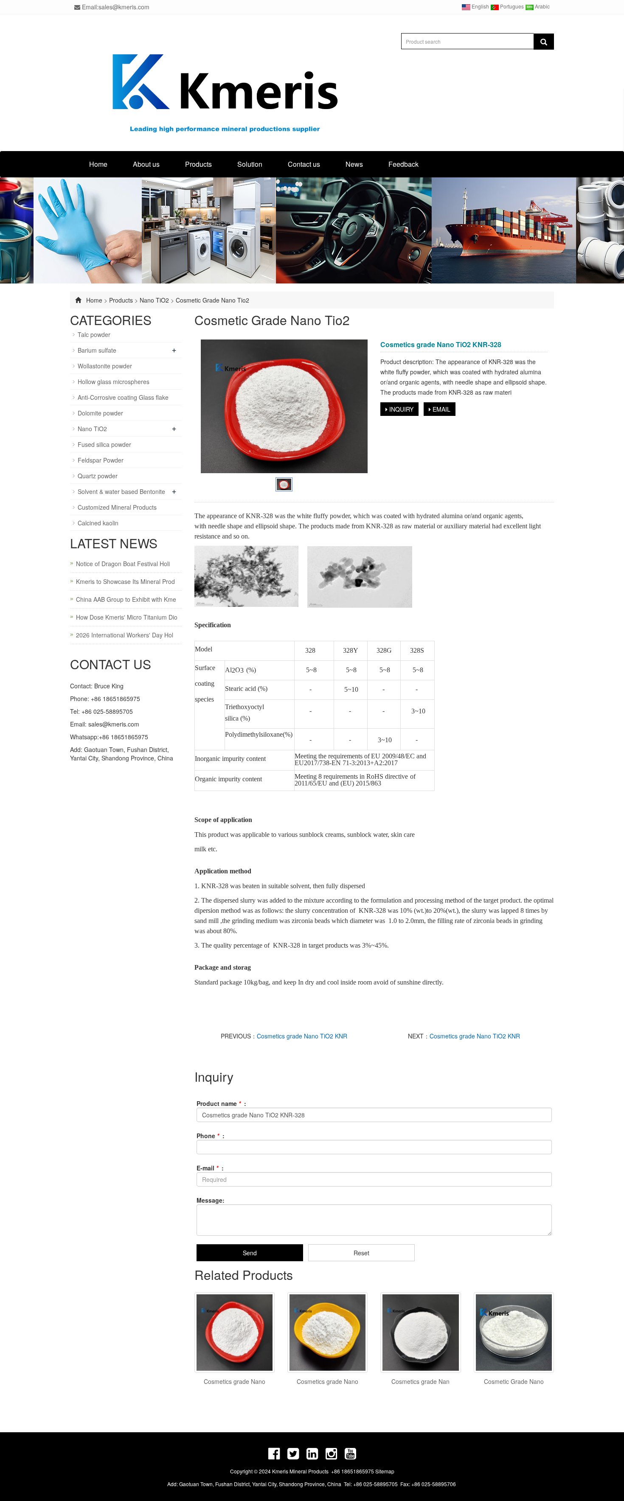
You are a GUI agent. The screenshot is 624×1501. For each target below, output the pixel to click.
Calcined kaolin (98, 523)
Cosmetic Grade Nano (514, 1381)
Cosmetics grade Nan (420, 1381)
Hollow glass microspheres (113, 381)
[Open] (614, 127)
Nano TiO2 (155, 300)
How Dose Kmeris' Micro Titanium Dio (126, 617)
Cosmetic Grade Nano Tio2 (212, 300)
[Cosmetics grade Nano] (234, 1332)
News (354, 164)
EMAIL (440, 409)
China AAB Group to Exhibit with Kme (126, 599)
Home (98, 164)
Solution (249, 164)
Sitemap (384, 1471)
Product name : (221, 1103)
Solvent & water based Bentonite (121, 491)
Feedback (403, 164)
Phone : (211, 1135)
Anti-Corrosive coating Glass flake (123, 397)
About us (146, 164)
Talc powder (94, 334)
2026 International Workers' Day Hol (124, 635)
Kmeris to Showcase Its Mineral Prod (125, 581)
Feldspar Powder (101, 460)
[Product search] (544, 42)
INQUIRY (400, 409)
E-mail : (210, 1168)
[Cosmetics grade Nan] (420, 1332)
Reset (361, 1252)
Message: (211, 1200)
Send (250, 1252)
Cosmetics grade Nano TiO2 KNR (302, 1036)
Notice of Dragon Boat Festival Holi (123, 563)
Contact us (304, 164)
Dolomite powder (100, 413)
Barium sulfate (97, 350)
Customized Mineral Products (117, 507)
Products (198, 164)
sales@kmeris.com (113, 724)
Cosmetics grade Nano (234, 1381)
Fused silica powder (104, 444)
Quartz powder (98, 475)
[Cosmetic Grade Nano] (514, 1332)
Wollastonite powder (105, 366)
